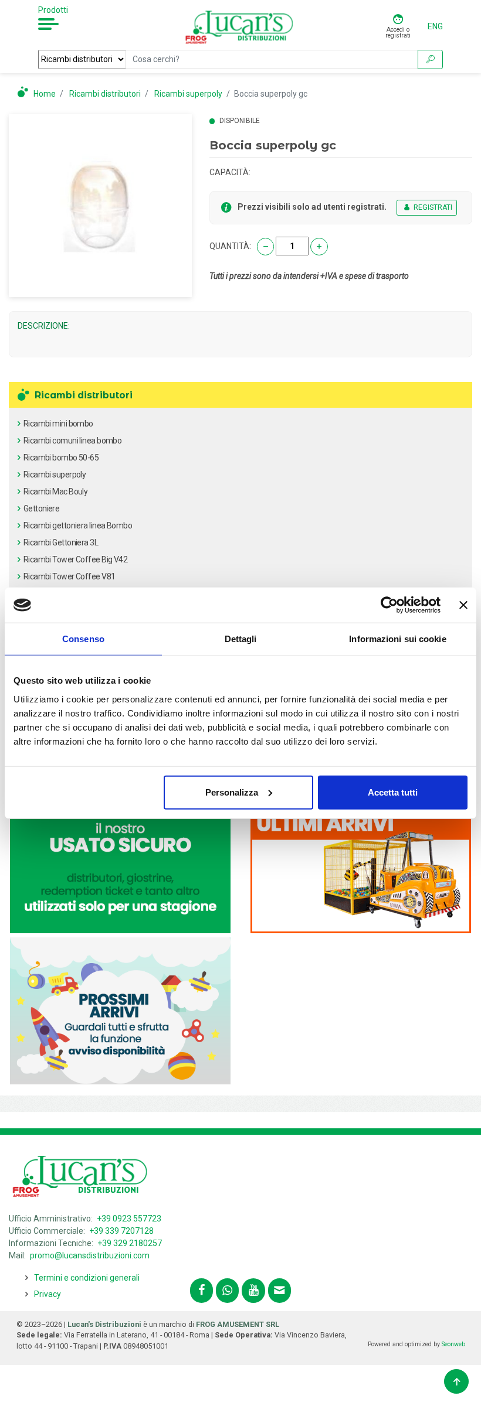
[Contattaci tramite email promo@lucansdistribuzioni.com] (279, 1290)
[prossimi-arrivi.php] (120, 1010)
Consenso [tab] (83, 639)
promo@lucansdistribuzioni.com (90, 1255)
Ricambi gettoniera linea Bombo (77, 525)
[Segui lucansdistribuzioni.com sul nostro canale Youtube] (253, 1290)
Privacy (47, 1294)
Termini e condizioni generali (87, 1277)
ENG (435, 26)
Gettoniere (41, 508)
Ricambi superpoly (54, 474)
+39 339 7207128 (121, 1231)
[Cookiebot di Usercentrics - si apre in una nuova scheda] (389, 605)
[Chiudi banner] (463, 605)
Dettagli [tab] (241, 639)
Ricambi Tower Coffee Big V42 (75, 559)
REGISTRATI (432, 207)
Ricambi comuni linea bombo (72, 440)
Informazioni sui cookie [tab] (397, 639)
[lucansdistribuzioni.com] (240, 27)
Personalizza (231, 792)
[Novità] (360, 859)
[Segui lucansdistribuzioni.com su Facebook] (201, 1290)
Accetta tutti (393, 792)
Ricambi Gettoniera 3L (60, 542)
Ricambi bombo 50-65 (61, 457)
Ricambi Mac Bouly (55, 491)
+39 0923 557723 (129, 1218)
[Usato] (120, 859)
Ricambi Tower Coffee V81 (69, 576)
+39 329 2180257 (129, 1243)
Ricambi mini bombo (58, 423)
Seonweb (453, 1344)
